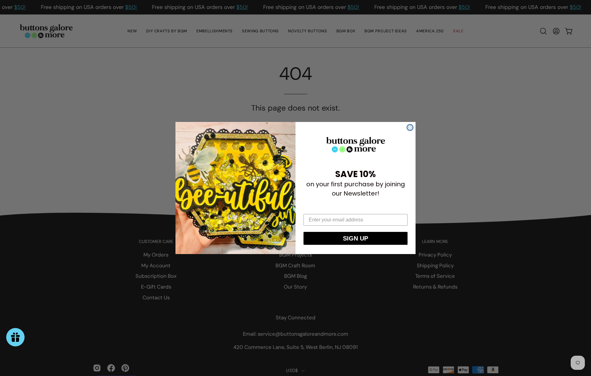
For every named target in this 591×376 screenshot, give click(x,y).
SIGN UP (355, 238)
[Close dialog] (410, 127)
